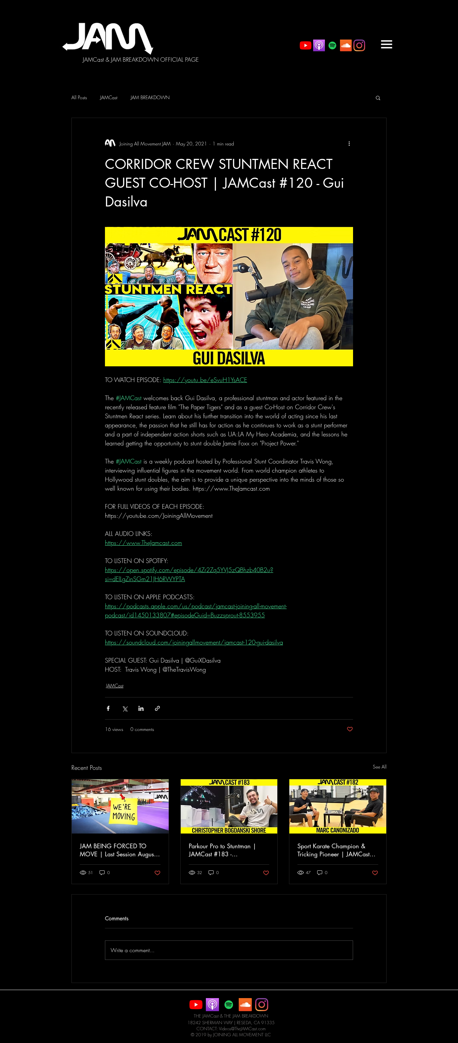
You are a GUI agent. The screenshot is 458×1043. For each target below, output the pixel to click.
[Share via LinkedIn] (141, 708)
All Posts (79, 97)
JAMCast (108, 97)
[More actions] (349, 143)
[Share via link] (157, 708)
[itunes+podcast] (319, 45)
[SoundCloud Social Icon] (346, 45)
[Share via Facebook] (108, 708)
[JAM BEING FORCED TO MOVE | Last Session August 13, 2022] (120, 806)
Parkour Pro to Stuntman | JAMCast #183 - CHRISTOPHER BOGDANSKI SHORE (227, 850)
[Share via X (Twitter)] (124, 708)
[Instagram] (359, 45)
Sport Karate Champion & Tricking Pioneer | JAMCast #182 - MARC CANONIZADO (333, 850)
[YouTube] (305, 45)
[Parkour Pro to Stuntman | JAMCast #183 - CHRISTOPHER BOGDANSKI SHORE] (229, 806)
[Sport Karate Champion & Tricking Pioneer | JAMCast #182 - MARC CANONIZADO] (337, 806)
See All (380, 766)
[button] (386, 44)
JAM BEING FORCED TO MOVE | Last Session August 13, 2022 (117, 850)
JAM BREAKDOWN (150, 97)
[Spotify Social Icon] (332, 45)
